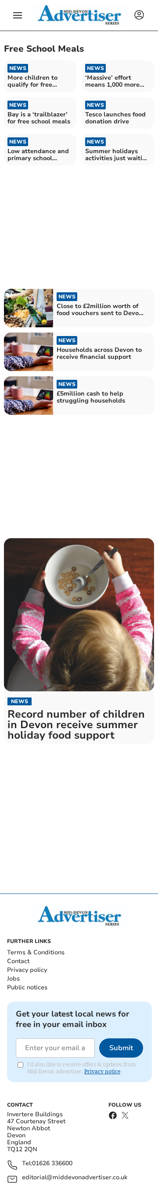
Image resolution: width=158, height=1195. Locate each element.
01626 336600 (52, 1163)
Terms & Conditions (36, 952)
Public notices (27, 987)
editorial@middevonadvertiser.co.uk (74, 1177)
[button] (17, 15)
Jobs (13, 978)
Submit (121, 1048)
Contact (18, 961)
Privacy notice (102, 1071)
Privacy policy (27, 970)
